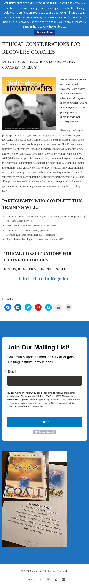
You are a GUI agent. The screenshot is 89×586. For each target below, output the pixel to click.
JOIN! (44, 422)
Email (11, 371)
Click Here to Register (44, 278)
